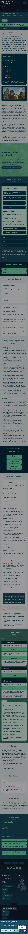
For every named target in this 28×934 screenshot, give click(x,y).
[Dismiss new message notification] (26, 926)
